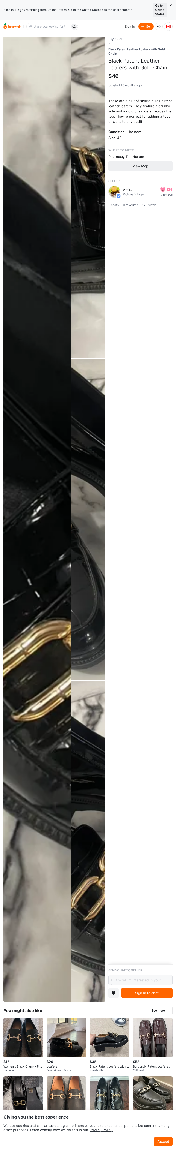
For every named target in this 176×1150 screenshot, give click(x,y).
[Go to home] (12, 26)
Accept (163, 1141)
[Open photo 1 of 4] (37, 519)
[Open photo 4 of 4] (88, 841)
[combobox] (48, 26)
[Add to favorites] (113, 993)
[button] (161, 1010)
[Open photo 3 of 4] (88, 519)
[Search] (74, 27)
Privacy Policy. (101, 1130)
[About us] (159, 26)
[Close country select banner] (171, 5)
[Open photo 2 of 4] (88, 197)
